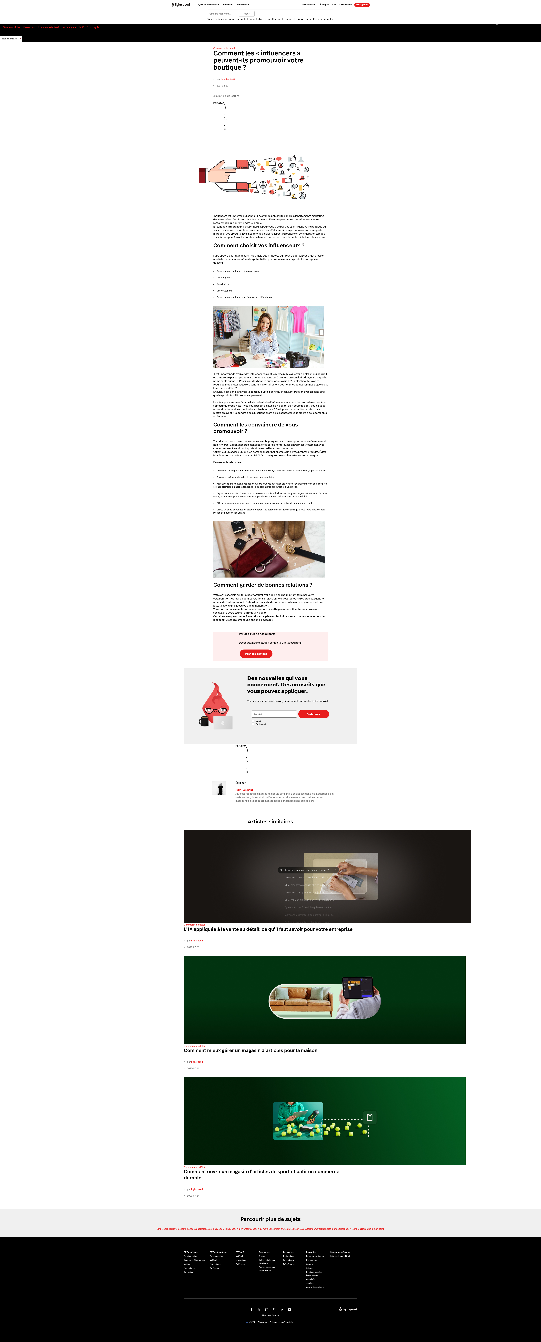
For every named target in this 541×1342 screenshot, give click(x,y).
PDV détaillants (191, 1252)
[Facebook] (225, 108)
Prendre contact (256, 654)
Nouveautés (304, 1229)
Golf (81, 27)
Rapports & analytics (332, 1229)
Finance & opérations (196, 1229)
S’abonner (313, 714)
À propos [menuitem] (324, 4)
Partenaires (288, 1252)
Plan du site (263, 1322)
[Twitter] (225, 119)
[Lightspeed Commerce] (180, 4)
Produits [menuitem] (226, 4)
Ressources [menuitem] (307, 4)
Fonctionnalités (190, 1256)
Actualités (310, 1279)
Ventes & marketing (374, 1229)
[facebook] (251, 1309)
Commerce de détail (49, 27)
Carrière (309, 1264)
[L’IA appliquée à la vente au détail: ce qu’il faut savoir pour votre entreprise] (327, 922)
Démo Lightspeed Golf (340, 1256)
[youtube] (289, 1309)
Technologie (357, 1229)
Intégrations (189, 1268)
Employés (162, 1229)
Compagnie (93, 27)
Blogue (262, 1256)
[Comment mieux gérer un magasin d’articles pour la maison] (325, 1043)
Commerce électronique (194, 1260)
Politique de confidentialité (281, 1322)
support (347, 1229)
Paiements (315, 1229)
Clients (309, 1268)
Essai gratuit (362, 4)
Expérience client (176, 1229)
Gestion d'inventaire (240, 1229)
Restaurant (29, 27)
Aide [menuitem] (334, 4)
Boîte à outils (288, 1264)
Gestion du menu (260, 1229)
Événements (311, 1260)
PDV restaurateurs (218, 1252)
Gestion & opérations (219, 1229)
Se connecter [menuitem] (345, 4)
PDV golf (240, 1252)
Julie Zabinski (228, 79)
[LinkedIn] (225, 129)
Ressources (264, 1252)
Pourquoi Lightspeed (315, 1256)
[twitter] (259, 1309)
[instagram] (266, 1309)
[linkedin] (282, 1309)
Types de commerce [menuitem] (207, 4)
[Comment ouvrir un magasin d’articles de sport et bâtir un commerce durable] (325, 1164)
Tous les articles (11, 27)
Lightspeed (197, 940)
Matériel (187, 1264)
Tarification (188, 1272)
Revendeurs (288, 1260)
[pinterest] (274, 1309)
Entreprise (311, 1252)
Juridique (310, 1283)
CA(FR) (252, 1322)
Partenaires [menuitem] (241, 4)
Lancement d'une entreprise (283, 1229)
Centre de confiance (315, 1287)
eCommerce (69, 27)
